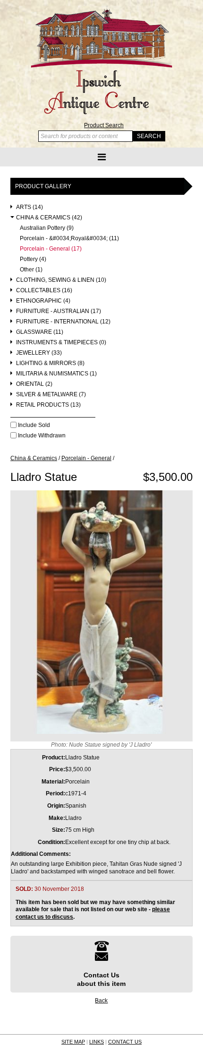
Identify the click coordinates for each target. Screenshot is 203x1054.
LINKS (96, 1042)
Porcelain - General (86, 458)
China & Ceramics (33, 458)
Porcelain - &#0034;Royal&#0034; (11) (69, 238)
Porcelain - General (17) (51, 249)
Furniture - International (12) (63, 322)
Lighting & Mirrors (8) (50, 363)
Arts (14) (29, 207)
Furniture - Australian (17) (58, 311)
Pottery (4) (33, 259)
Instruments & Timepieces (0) (61, 343)
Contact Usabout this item (101, 979)
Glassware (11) (39, 332)
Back (101, 1000)
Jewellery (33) (39, 353)
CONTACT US (125, 1042)
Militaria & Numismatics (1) (56, 374)
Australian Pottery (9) (47, 228)
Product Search (104, 125)
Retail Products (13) (48, 405)
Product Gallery (43, 186)
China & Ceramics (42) (49, 218)
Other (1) (31, 270)
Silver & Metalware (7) (51, 395)
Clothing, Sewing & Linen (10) (61, 280)
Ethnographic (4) (43, 301)
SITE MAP (73, 1042)
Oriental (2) (34, 384)
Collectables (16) (44, 290)
